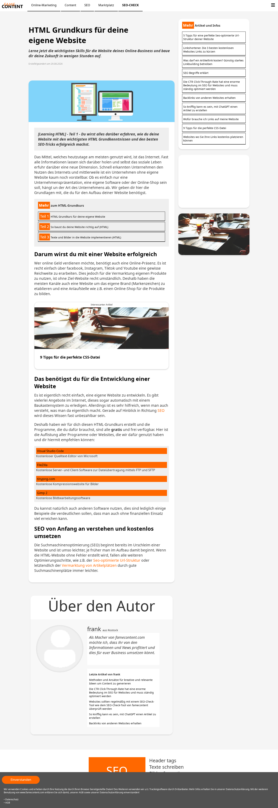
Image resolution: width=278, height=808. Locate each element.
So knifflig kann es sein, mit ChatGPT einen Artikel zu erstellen (210, 108)
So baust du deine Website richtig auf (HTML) (74, 226)
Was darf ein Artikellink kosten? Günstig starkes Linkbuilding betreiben (213, 62)
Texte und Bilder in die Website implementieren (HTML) (80, 237)
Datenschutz (12, 799)
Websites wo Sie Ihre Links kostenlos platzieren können (213, 138)
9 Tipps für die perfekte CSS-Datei (204, 128)
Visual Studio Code (50, 451)
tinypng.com (46, 479)
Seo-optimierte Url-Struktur (116, 560)
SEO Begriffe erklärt (195, 73)
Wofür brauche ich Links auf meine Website (211, 119)
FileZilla (42, 465)
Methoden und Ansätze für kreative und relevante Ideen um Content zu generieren (121, 681)
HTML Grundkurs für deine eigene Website (72, 216)
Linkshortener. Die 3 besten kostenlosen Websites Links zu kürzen (208, 49)
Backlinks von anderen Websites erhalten (115, 723)
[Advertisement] (213, 181)
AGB (7, 802)
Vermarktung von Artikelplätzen (89, 565)
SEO (161, 410)
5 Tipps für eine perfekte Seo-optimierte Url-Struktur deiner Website (211, 37)
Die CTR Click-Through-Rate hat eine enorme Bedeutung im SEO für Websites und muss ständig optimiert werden (121, 692)
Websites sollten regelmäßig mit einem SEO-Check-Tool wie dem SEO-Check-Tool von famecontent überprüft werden (121, 705)
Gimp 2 (42, 493)
